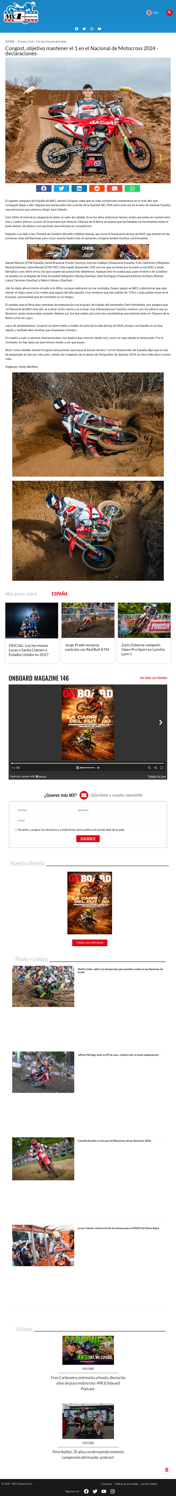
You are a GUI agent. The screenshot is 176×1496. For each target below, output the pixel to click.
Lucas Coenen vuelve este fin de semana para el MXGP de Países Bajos (118, 1228)
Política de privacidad (126, 1484)
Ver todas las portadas (153, 678)
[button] (44, 188)
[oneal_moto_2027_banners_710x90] (88, 258)
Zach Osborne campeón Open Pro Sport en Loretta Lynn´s (143, 649)
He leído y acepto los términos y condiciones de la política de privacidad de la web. (71, 829)
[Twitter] (84, 29)
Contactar (106, 1484)
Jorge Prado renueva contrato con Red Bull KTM (87, 647)
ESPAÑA (10, 41)
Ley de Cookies (149, 1484)
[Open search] (169, 12)
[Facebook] (76, 29)
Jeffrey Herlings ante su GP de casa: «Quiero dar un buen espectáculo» (118, 1054)
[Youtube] (99, 29)
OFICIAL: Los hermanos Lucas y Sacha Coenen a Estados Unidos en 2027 (29, 650)
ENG (155, 13)
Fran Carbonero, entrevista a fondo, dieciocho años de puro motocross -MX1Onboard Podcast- (88, 1383)
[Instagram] (92, 29)
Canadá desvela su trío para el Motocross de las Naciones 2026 (114, 1140)
